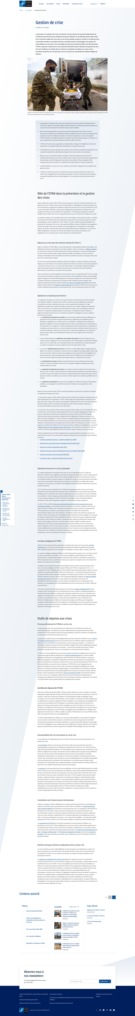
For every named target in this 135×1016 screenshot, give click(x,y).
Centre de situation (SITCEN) (72, 673)
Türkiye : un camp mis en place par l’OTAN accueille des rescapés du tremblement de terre (70, 925)
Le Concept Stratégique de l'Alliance (96, 916)
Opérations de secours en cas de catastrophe (6, 514)
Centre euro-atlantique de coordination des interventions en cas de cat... (35, 920)
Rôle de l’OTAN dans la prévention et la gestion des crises (6, 497)
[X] (133, 496)
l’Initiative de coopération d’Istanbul (69, 832)
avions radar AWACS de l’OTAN (78, 283)
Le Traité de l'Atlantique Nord (94, 921)
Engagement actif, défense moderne (96, 910)
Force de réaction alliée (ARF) (34, 929)
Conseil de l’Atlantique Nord (73, 655)
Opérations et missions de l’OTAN (35, 943)
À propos (41, 4)
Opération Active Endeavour (63, 285)
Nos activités (50, 4)
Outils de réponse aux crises (5, 524)
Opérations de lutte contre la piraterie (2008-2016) (54, 454)
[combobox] (103, 4)
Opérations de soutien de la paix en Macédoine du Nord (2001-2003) (60, 443)
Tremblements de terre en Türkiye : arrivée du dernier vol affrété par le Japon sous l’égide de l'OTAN (71, 935)
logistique (42, 768)
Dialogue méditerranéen (49, 832)
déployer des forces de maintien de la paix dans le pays (55, 427)
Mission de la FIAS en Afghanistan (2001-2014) (53, 447)
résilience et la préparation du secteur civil (51, 859)
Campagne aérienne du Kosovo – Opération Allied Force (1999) (58, 439)
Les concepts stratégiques (33, 936)
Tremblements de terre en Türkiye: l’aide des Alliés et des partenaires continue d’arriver (71, 945)
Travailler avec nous (77, 4)
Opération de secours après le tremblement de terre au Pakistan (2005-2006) (62, 451)
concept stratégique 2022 (81, 589)
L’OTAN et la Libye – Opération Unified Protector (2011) (56, 458)
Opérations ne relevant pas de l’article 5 (6, 510)
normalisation (43, 745)
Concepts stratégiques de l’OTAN (6, 519)
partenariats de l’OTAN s (47, 823)
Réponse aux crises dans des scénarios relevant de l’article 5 (6, 504)
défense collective (91, 249)
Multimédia (66, 4)
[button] (103, 4)
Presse (58, 4)
